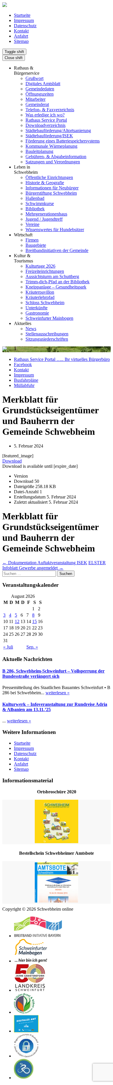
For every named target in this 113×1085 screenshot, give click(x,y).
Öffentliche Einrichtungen (49, 177)
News (30, 328)
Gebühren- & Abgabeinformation (55, 156)
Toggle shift (14, 52)
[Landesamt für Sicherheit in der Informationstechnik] (26, 1055)
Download (12, 461)
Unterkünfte (36, 307)
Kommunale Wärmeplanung (51, 146)
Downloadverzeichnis (45, 125)
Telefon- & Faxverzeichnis (49, 109)
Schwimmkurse (39, 203)
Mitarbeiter (35, 99)
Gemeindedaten (39, 88)
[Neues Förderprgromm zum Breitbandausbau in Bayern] (38, 935)
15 (34, 621)
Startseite (22, 15)
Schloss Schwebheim (44, 302)
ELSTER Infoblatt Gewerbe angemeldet (54, 565)
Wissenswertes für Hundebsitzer (54, 229)
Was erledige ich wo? (45, 114)
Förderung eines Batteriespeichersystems (62, 140)
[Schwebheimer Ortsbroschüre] (56, 822)
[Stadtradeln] (24, 1077)
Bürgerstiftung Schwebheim (51, 193)
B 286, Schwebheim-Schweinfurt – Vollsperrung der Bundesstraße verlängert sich (53, 673)
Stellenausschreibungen (46, 333)
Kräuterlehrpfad (39, 297)
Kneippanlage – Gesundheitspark (55, 286)
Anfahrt (21, 36)
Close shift (14, 58)
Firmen (32, 240)
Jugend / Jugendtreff (44, 219)
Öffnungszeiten (39, 94)
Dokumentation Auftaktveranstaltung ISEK (44, 562)
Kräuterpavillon (39, 292)
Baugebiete (35, 245)
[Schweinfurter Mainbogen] (31, 960)
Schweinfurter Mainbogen (49, 318)
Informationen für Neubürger (52, 187)
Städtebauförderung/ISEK (49, 135)
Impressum (24, 20)
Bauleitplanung (39, 151)
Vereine (32, 224)
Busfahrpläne (26, 380)
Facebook (23, 364)
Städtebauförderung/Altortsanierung (58, 130)
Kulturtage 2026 (40, 266)
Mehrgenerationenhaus (46, 213)
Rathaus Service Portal (46, 120)
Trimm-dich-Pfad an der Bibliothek (57, 281)
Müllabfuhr (24, 385)
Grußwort (34, 78)
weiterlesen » (57, 692)
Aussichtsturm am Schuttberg (52, 276)
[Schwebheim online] (4, 5)
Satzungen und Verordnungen (52, 161)
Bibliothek (35, 208)
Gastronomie (37, 312)
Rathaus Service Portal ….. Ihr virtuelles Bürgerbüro (62, 359)
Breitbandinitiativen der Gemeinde (56, 250)
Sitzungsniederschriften (46, 339)
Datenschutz (25, 25)
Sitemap (21, 41)
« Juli (8, 646)
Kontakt (21, 30)
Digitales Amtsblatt (42, 83)
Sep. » (32, 646)
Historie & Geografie (44, 182)
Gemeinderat (37, 104)
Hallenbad (34, 198)
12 (17, 621)
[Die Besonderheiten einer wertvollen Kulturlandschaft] (24, 1012)
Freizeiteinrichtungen (44, 271)
